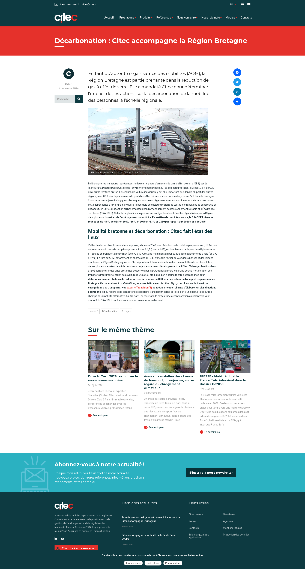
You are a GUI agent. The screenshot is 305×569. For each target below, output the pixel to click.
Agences (228, 521)
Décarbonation (109, 311)
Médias (230, 17)
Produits (145, 17)
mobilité (94, 311)
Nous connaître (186, 17)
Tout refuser (153, 563)
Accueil (108, 17)
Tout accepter (133, 563)
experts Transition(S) (139, 287)
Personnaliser (173, 563)
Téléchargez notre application (199, 536)
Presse (192, 521)
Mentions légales (232, 528)
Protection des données (236, 534)
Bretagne (126, 311)
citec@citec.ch (90, 4)
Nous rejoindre (210, 17)
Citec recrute (196, 514)
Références (163, 17)
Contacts (246, 17)
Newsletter (229, 514)
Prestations (126, 17)
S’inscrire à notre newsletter (211, 472)
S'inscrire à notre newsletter (78, 548)
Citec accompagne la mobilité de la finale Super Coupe (149, 537)
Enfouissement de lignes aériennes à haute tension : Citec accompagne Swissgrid (152, 519)
